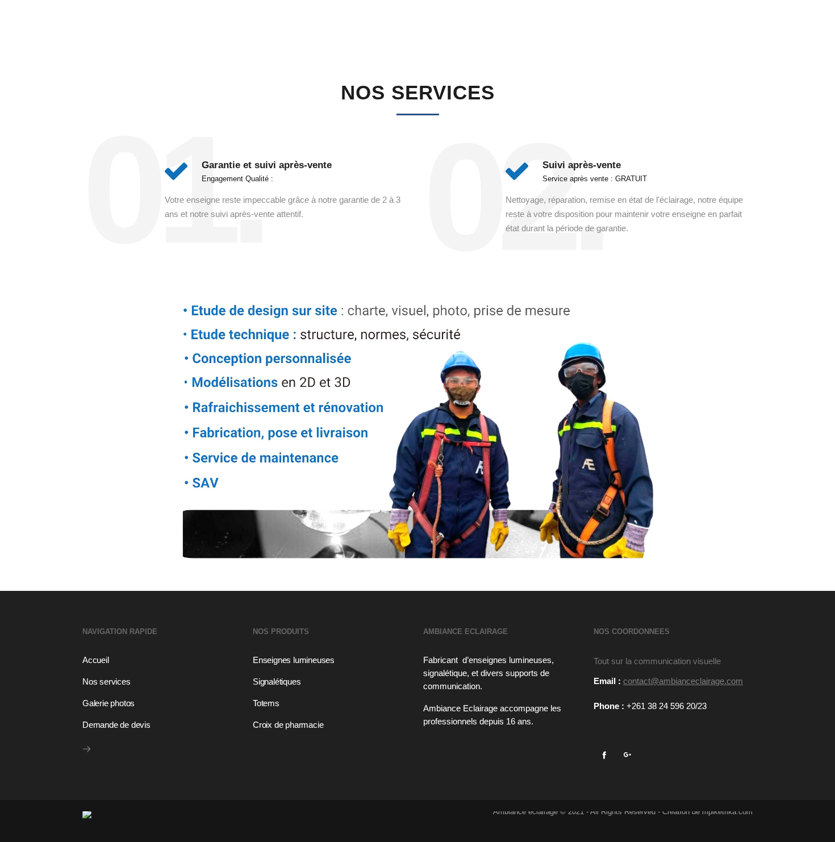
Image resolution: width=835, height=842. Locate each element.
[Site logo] (171, 20)
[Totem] (332, 701)
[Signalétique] (332, 680)
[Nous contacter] (161, 723)
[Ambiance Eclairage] (161, 661)
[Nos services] (161, 680)
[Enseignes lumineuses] (332, 661)
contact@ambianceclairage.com (683, 681)
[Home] (247, 811)
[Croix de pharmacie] (332, 723)
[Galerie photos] (161, 701)
